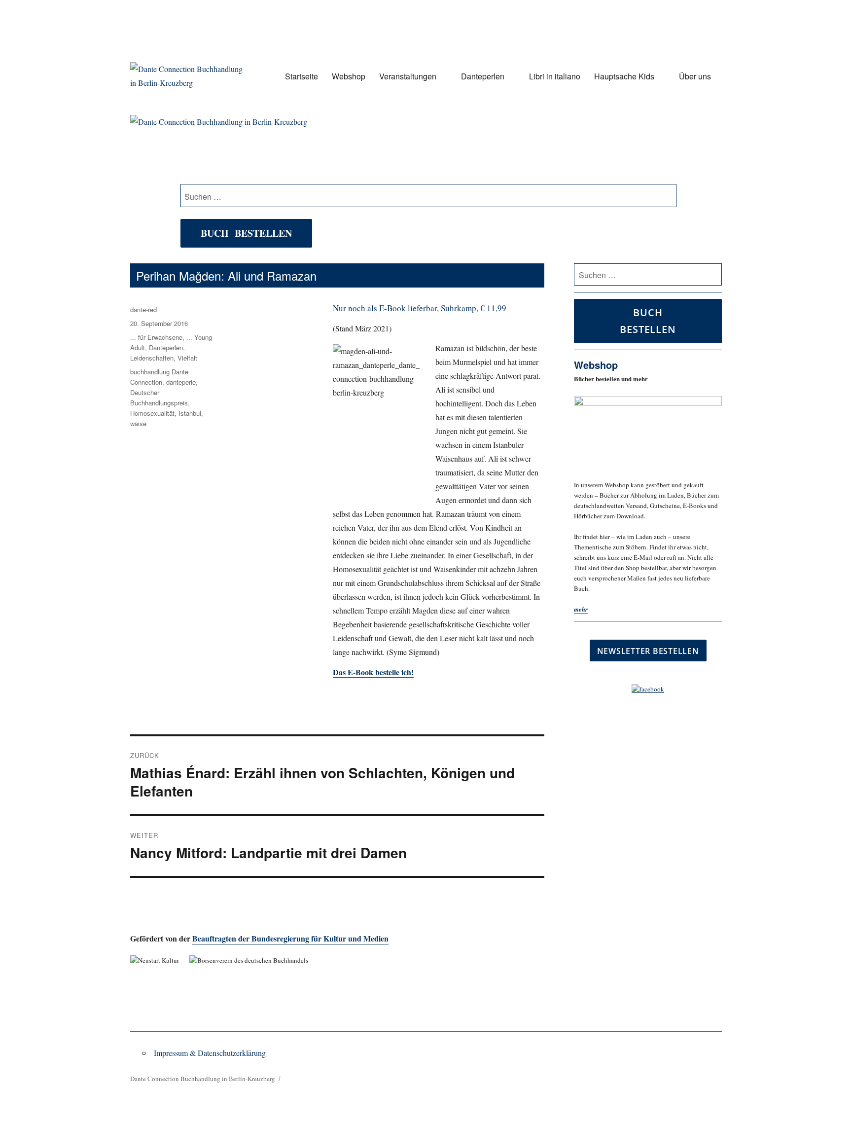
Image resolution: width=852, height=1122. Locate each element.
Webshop (348, 76)
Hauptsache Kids (624, 76)
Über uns (695, 76)
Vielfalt (187, 357)
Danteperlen (482, 76)
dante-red (143, 309)
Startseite (301, 76)
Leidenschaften (152, 357)
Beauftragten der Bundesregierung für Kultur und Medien (290, 938)
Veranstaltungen (407, 76)
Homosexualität (152, 413)
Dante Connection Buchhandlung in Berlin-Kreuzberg (202, 1078)
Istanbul (189, 413)
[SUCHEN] (712, 275)
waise (138, 423)
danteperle (181, 382)
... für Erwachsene (156, 337)
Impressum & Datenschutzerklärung (210, 1053)
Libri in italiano (554, 76)
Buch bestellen (246, 233)
